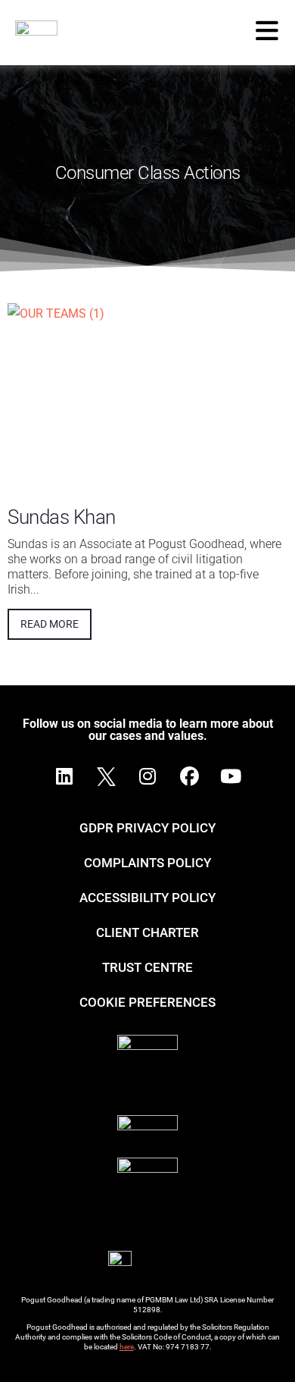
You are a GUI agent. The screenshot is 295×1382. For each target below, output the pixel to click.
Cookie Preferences (147, 1002)
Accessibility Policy (147, 897)
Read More (49, 624)
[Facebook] (189, 776)
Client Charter (147, 932)
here (127, 1347)
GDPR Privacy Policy (147, 827)
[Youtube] (231, 776)
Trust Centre (147, 967)
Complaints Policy (147, 862)
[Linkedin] (64, 776)
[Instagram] (147, 776)
